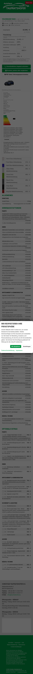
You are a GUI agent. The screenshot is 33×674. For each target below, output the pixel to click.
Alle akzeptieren (15, 346)
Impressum (19, 350)
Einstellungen (27, 346)
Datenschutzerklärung (7, 350)
